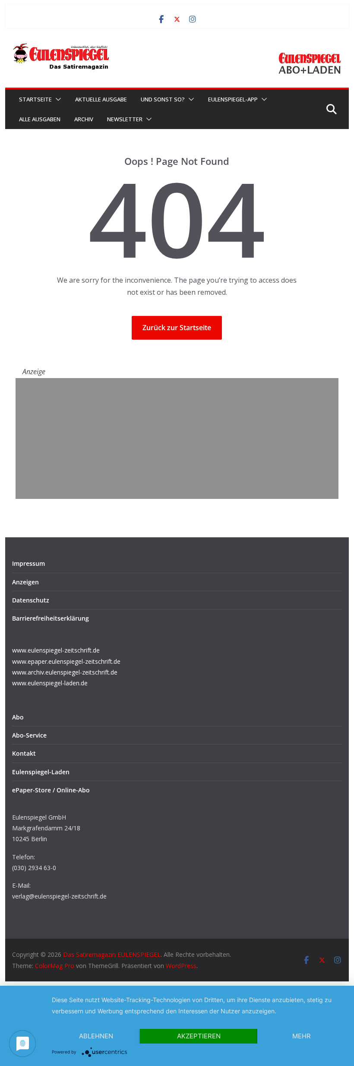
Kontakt (24, 753)
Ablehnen (96, 1036)
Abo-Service (29, 735)
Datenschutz (30, 600)
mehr (301, 1036)
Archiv (83, 119)
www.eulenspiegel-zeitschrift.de (56, 650)
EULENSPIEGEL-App (233, 99)
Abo (18, 717)
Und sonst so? (163, 99)
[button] (56, 99)
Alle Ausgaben (39, 119)
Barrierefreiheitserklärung (50, 618)
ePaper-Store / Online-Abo (51, 790)
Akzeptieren (199, 1036)
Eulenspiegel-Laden (41, 772)
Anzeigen (25, 582)
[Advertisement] (177, 438)
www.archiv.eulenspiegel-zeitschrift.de (64, 672)
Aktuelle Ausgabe (101, 99)
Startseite (35, 99)
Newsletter (124, 119)
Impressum (28, 563)
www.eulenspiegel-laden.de (50, 683)
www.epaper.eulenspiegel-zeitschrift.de (66, 661)
